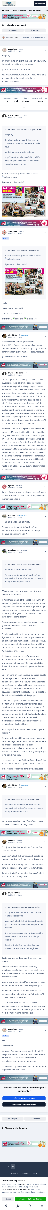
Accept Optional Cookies (32, 1199)
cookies (23, 1184)
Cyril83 (11, 486)
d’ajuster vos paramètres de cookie (16, 1189)
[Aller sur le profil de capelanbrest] (4, 551)
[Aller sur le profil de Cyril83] (4, 487)
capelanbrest (13, 550)
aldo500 (11, 841)
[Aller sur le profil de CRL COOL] (4, 336)
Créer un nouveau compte (24, 1098)
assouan (11, 515)
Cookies (35, 1173)
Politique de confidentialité (19, 1173)
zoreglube (12, 49)
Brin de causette (38, 37)
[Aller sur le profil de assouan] (4, 516)
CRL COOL (12, 335)
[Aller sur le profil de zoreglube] (3, 37)
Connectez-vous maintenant (24, 1104)
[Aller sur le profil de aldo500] (4, 842)
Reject (8, 1199)
